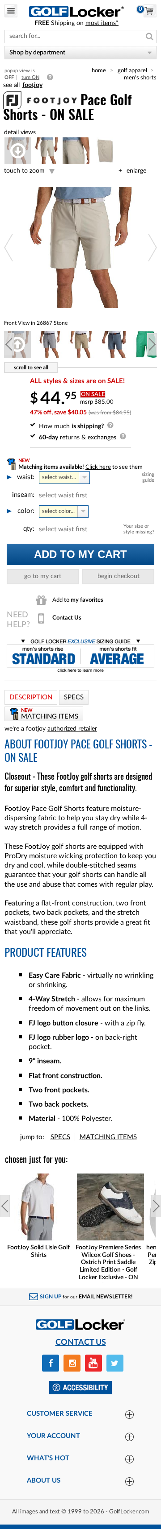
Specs (60, 1137)
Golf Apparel (132, 70)
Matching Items (108, 1137)
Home (99, 70)
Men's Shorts (140, 77)
